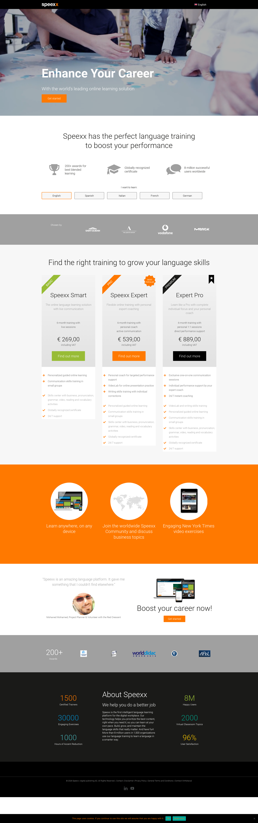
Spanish (89, 195)
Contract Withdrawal (183, 780)
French (155, 195)
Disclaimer (128, 780)
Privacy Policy (140, 780)
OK (168, 818)
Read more (179, 818)
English (57, 195)
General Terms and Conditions (160, 780)
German (187, 195)
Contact (119, 780)
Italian (122, 195)
